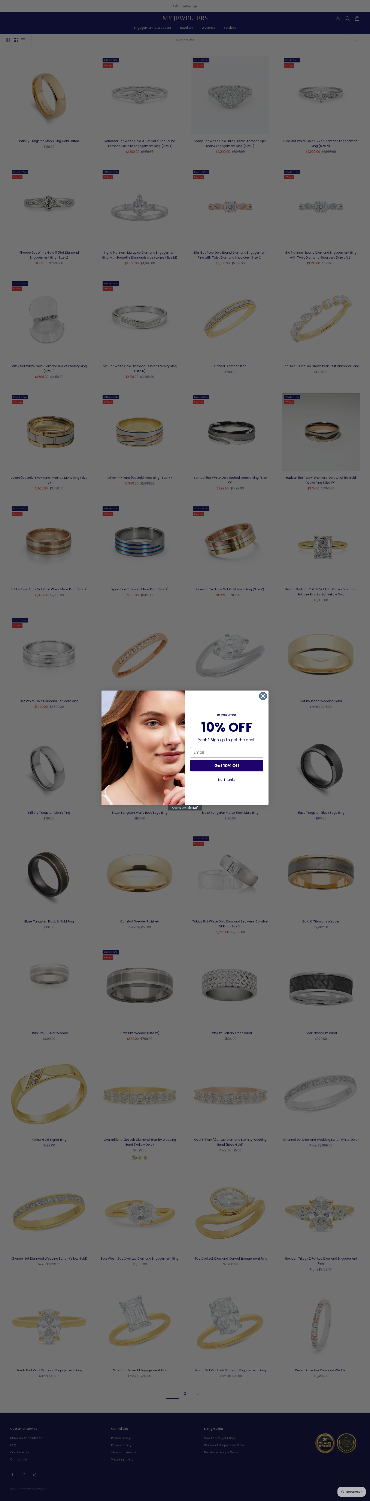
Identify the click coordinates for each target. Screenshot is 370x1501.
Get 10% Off (226, 766)
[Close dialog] (263, 696)
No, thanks (227, 779)
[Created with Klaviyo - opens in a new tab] (185, 807)
